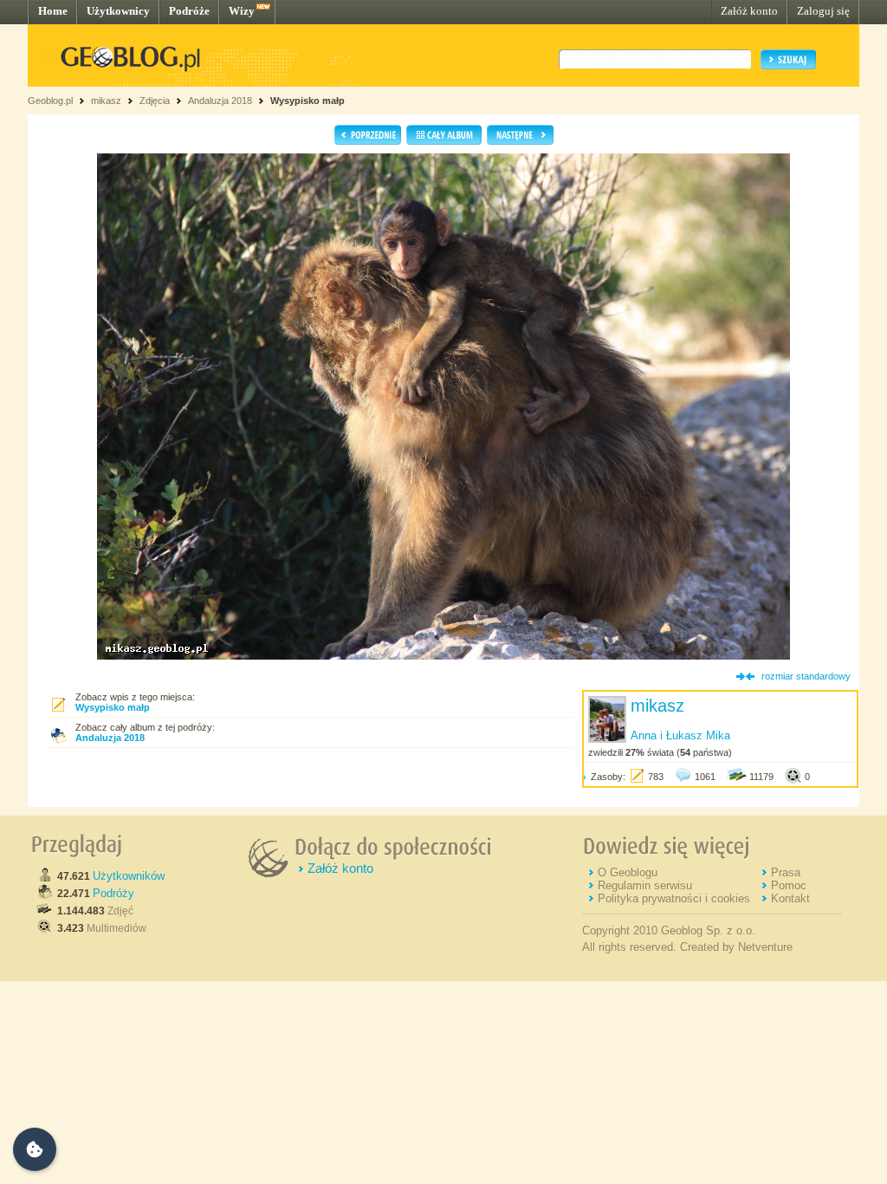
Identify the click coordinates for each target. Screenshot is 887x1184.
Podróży (113, 893)
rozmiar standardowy (806, 676)
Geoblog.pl (50, 100)
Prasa (785, 872)
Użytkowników (129, 875)
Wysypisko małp (307, 100)
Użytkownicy (118, 10)
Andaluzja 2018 (220, 100)
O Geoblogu (627, 872)
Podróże (189, 10)
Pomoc (788, 885)
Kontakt (790, 898)
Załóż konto (749, 10)
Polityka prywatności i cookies (674, 898)
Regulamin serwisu (645, 885)
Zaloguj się (823, 10)
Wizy (242, 10)
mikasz (106, 100)
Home (53, 10)
